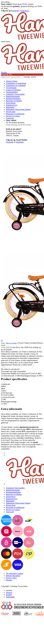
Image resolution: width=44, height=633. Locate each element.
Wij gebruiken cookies (14, 573)
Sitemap (9, 580)
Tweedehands (11, 88)
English (9, 595)
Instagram (25, 11)
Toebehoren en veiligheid (15, 85)
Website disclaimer (13, 576)
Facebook (15, 11)
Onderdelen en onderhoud (16, 83)
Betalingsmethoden (13, 99)
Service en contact (13, 116)
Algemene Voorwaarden (15, 94)
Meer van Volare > (12, 343)
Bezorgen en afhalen (14, 101)
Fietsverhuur (11, 103)
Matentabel (10, 107)
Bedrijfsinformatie (13, 96)
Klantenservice (11, 105)
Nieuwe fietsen (11, 81)
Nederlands (10, 597)
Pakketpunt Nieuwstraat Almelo (18, 109)
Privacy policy (11, 578)
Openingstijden (12, 92)
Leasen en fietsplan (13, 90)
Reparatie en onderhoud (15, 114)
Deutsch (9, 593)
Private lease (11, 112)
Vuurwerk (10, 118)
